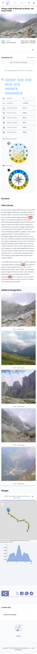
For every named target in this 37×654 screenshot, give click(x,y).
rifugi (19, 80)
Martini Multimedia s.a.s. (23, 648)
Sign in (12, 62)
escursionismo (8, 80)
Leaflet (3, 540)
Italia (15, 84)
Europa (7, 84)
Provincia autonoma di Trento (12, 93)
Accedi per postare (10, 614)
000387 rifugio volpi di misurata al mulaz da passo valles (17, 497)
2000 (27, 80)
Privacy (19, 636)
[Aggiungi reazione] (33, 50)
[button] (8, 510)
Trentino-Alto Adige (9, 88)
